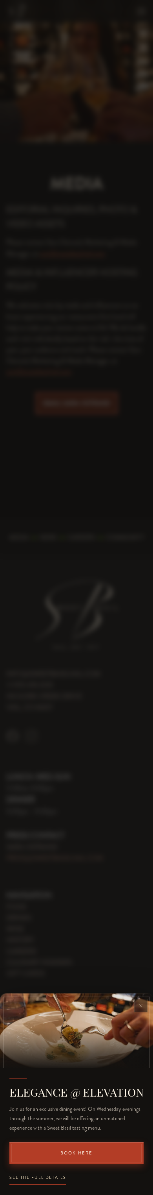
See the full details (37, 1177)
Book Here (76, 1153)
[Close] (141, 1005)
